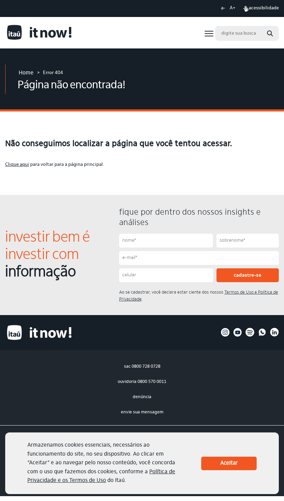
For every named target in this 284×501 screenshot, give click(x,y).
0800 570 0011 (151, 381)
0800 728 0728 (146, 366)
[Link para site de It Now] (39, 33)
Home (26, 73)
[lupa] (270, 33)
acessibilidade (264, 8)
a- (223, 8)
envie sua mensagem (142, 412)
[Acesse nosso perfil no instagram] (225, 335)
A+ (233, 8)
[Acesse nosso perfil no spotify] (250, 335)
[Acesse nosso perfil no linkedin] (274, 335)
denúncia (142, 397)
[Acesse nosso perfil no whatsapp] (262, 335)
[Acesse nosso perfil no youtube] (237, 335)
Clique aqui (17, 164)
